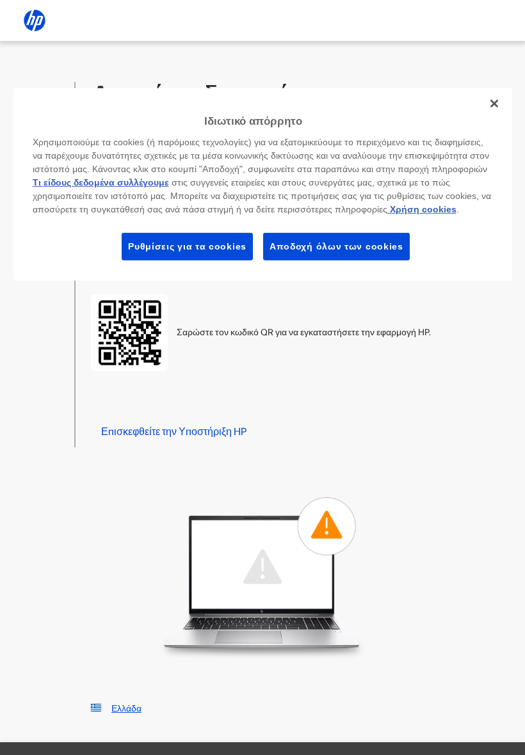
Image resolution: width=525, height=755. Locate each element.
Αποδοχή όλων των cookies (336, 246)
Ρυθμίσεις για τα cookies (187, 246)
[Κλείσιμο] (494, 104)
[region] (262, 184)
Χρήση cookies (421, 208)
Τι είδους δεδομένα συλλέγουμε (101, 182)
